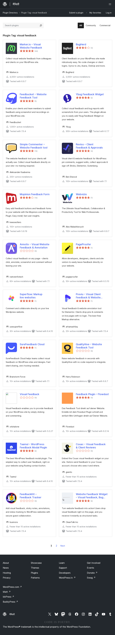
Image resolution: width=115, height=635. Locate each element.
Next (62, 546)
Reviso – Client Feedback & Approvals (89, 146)
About (6, 562)
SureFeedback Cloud (32, 344)
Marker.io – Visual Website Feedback (31, 46)
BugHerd (81, 44)
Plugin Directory (10, 12)
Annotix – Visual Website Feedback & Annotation (34, 246)
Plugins (34, 572)
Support (63, 567)
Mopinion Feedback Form (35, 194)
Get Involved (93, 562)
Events (90, 567)
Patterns (35, 577)
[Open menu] (110, 4)
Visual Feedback (29, 394)
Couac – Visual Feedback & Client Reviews (91, 446)
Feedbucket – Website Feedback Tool (33, 96)
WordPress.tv (67, 577)
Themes (35, 567)
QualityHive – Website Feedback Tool (89, 346)
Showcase (36, 562)
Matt (7, 591)
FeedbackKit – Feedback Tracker (30, 496)
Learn (62, 562)
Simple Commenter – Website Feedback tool (33, 146)
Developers (65, 572)
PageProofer (83, 244)
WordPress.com (12, 587)
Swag (91, 577)
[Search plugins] (41, 25)
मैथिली (12, 614)
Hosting (7, 572)
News (6, 567)
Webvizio (81, 194)
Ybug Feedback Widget (90, 94)
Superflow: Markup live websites (31, 296)
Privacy (7, 577)
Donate (92, 572)
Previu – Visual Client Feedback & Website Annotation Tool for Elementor (88, 296)
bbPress (8, 596)
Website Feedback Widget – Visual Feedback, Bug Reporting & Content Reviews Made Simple (92, 496)
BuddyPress (10, 601)
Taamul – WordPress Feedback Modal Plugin (33, 446)
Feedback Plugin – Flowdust (92, 394)
